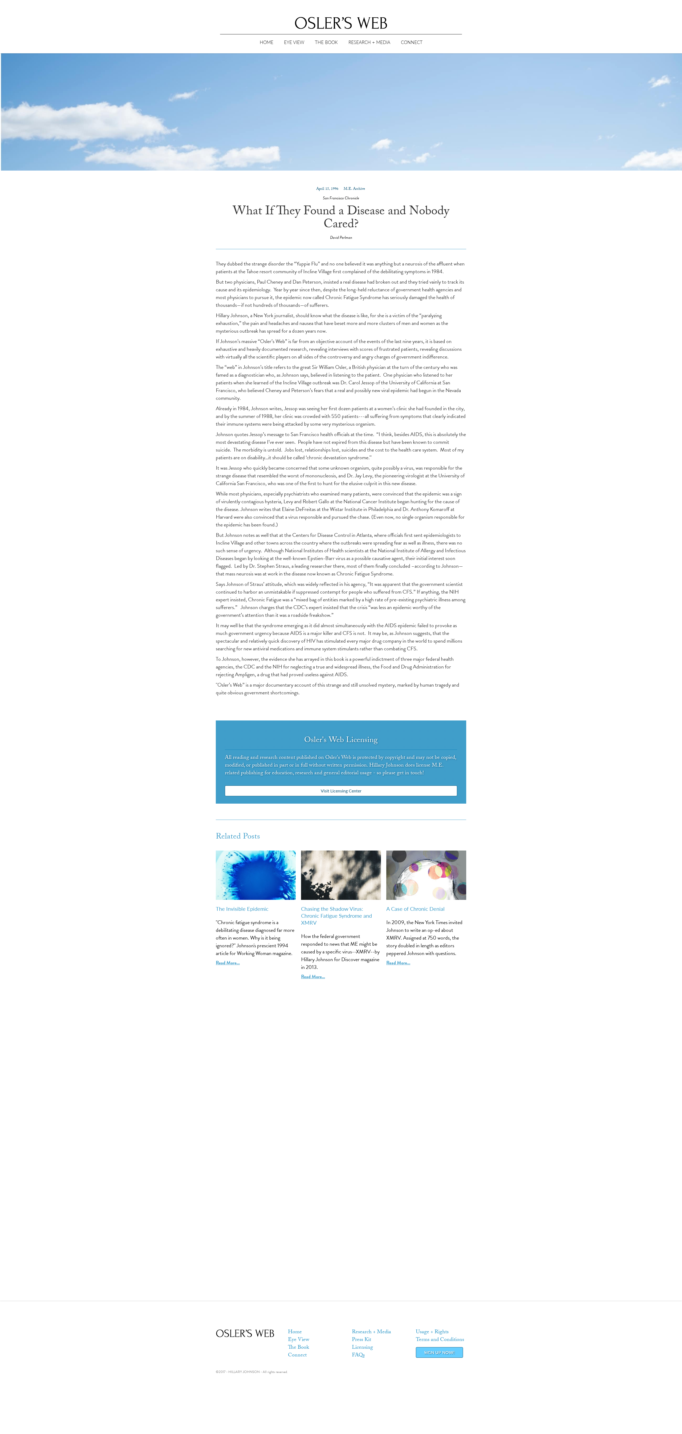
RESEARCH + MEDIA (369, 42)
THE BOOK (326, 42)
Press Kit (361, 1340)
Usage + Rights (432, 1332)
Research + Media (371, 1332)
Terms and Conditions (440, 1340)
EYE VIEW (294, 42)
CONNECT (412, 42)
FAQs (358, 1355)
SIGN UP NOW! (439, 1352)
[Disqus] (341, 1095)
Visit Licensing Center (341, 791)
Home (295, 1332)
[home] (341, 23)
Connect (297, 1355)
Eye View (298, 1340)
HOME (266, 42)
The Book (298, 1347)
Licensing (362, 1347)
